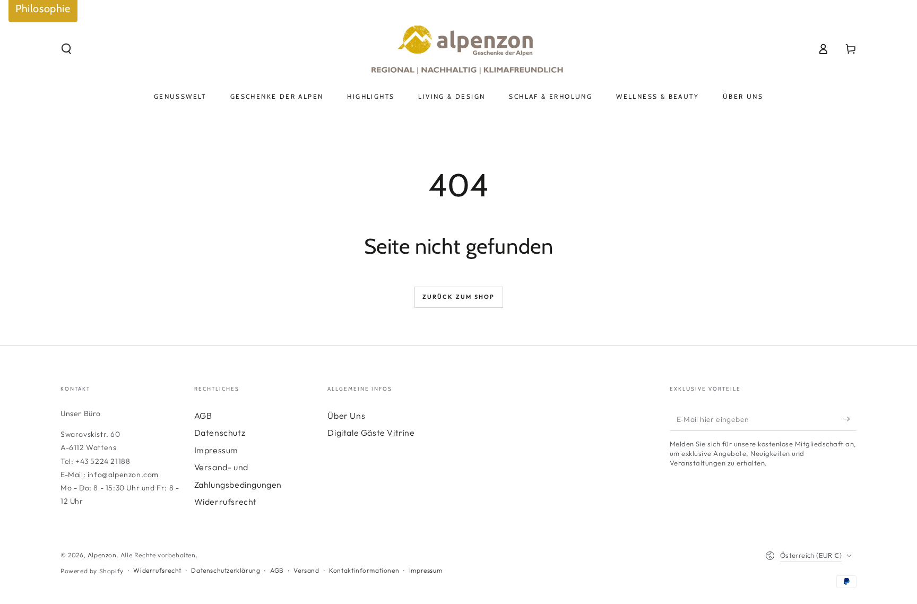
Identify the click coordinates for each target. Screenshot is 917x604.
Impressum (216, 450)
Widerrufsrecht (225, 501)
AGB (203, 415)
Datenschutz (220, 432)
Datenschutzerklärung (225, 570)
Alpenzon (102, 555)
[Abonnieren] (850, 418)
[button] (66, 49)
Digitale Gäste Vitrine (370, 432)
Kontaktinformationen (364, 570)
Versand (306, 570)
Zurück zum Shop (458, 296)
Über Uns (346, 415)
